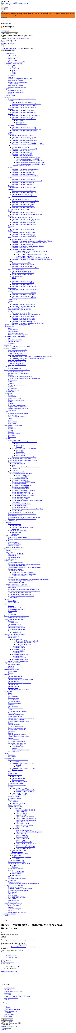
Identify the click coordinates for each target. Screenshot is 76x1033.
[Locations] (2, 9)
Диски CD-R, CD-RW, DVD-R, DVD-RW (17, 996)
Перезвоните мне (6, 960)
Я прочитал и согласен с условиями (22, 947)
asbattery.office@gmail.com (9, 971)
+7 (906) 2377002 (24, 38)
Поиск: (3, 933)
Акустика (7, 993)
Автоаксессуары (9, 988)
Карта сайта (8, 1016)
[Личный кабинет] (38, 5)
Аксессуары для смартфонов (13, 991)
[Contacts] (6, 8)
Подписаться (22, 945)
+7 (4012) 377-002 (13, 38)
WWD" (11, 1021)
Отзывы (7, 20)
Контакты (7, 1012)
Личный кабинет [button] (6, 23)
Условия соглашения (10, 1011)
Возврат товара (9, 1014)
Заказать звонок (28, 48)
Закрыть (3, 16)
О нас (6, 1006)
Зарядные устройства (11, 998)
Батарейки (7, 989)
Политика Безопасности (18, 947)
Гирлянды (7, 994)
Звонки (6, 999)
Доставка (7, 1007)
